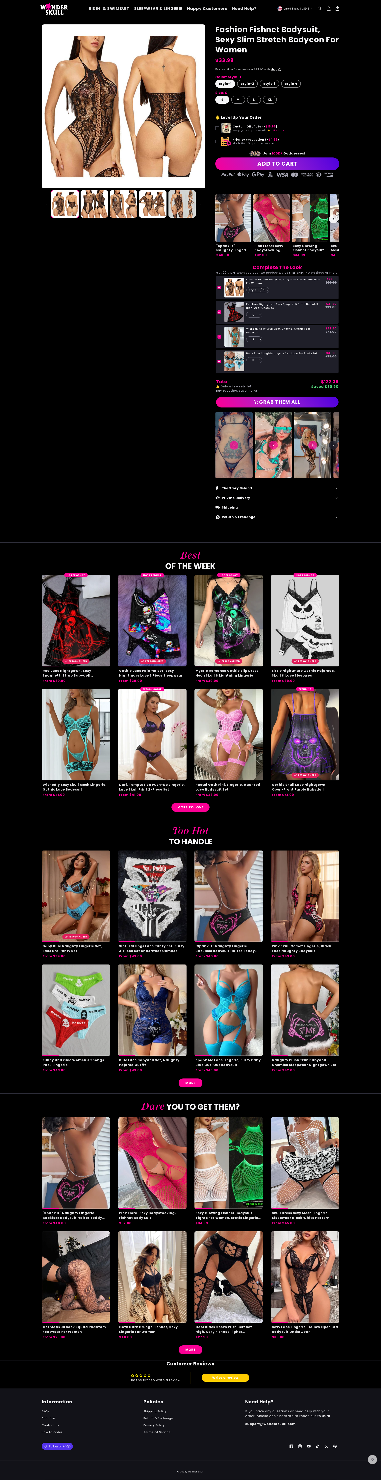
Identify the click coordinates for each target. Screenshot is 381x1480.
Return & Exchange (158, 1418)
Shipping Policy (155, 1411)
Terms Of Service (157, 1432)
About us (49, 1418)
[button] (320, 8)
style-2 (247, 83)
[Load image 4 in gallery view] (152, 203)
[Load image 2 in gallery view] (94, 203)
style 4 (291, 83)
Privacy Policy (154, 1425)
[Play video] (234, 445)
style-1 (225, 83)
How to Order (52, 1432)
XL (270, 99)
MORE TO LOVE (190, 807)
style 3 (269, 83)
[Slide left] (46, 204)
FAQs (45, 1411)
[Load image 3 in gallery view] (123, 203)
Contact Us (50, 1425)
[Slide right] (201, 204)
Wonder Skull (196, 1471)
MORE (190, 1083)
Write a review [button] (225, 1377)
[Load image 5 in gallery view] (182, 203)
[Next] (333, 445)
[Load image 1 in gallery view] (65, 203)
